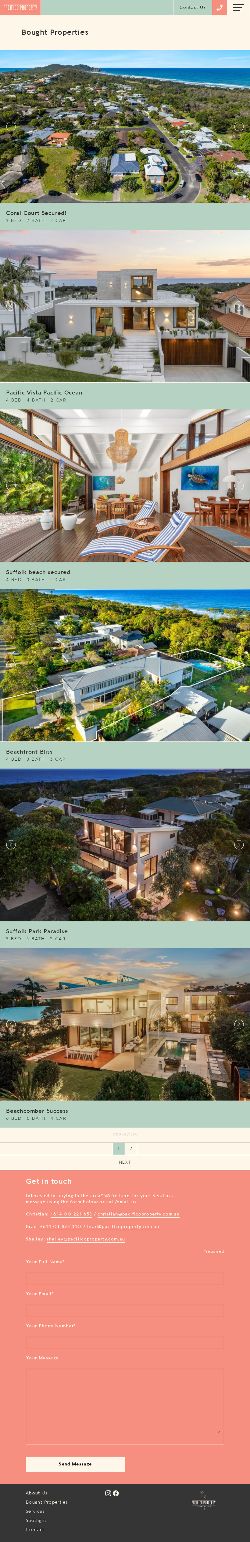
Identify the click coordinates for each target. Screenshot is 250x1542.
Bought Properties (47, 1502)
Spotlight (36, 1521)
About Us (37, 1493)
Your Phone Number (51, 1326)
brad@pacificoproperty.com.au (123, 1227)
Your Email (40, 1294)
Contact (35, 1530)
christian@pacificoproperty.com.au (139, 1214)
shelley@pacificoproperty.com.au (86, 1239)
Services (35, 1511)
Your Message (42, 1358)
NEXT (125, 1162)
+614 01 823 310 (60, 1227)
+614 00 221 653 (71, 1214)
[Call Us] (219, 8)
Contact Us (193, 7)
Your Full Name (45, 1262)
